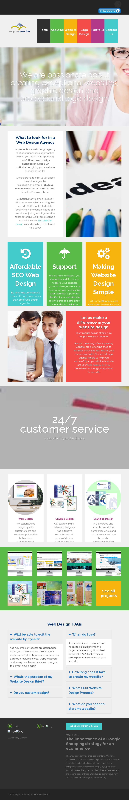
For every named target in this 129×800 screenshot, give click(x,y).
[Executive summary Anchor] (49, 593)
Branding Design (103, 518)
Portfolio (97, 29)
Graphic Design (64, 518)
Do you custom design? (31, 693)
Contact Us (111, 32)
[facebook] (117, 4)
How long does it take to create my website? (87, 674)
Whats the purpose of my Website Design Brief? (31, 679)
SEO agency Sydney (98, 365)
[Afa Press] (49, 563)
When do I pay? (83, 634)
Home (43, 29)
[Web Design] (25, 497)
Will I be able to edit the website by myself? (30, 637)
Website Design (71, 32)
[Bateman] (20, 593)
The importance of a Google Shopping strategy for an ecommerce (93, 744)
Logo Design (84, 32)
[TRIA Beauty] (20, 563)
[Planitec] (79, 563)
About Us (57, 29)
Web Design (25, 518)
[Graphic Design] (64, 497)
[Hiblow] (108, 563)
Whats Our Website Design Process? (85, 690)
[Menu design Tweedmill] (79, 593)
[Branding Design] (103, 497)
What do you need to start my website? (87, 706)
